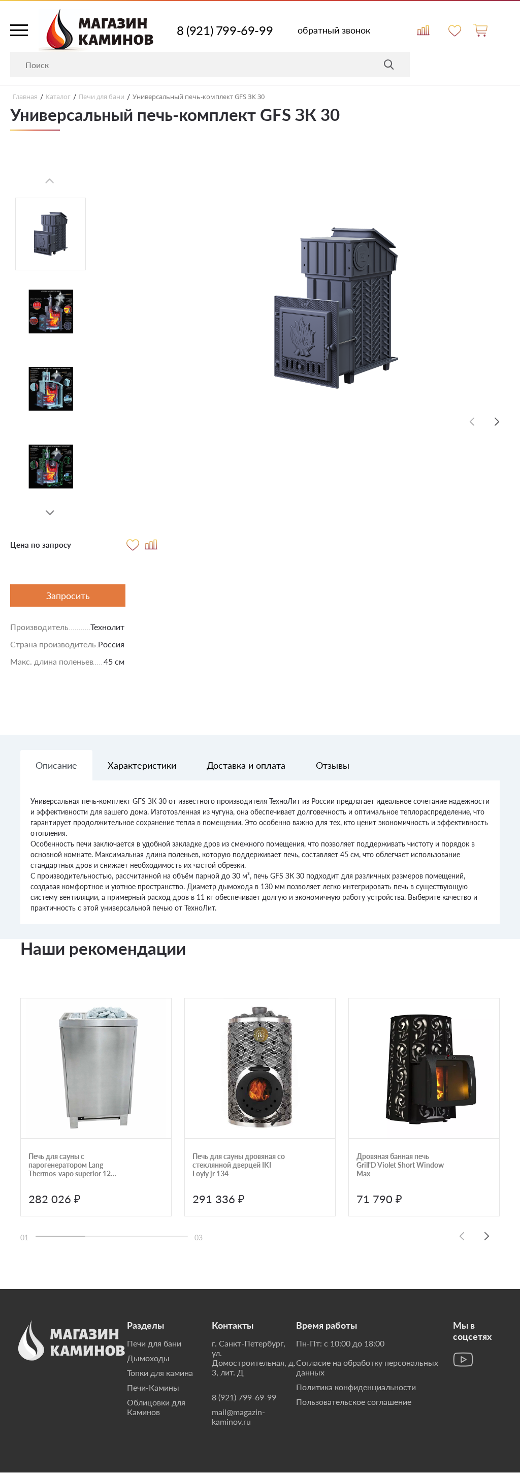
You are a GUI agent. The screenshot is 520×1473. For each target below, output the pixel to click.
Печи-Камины (153, 1387)
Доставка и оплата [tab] (246, 765)
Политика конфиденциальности (356, 1387)
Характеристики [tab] (142, 765)
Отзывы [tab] (332, 765)
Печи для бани (154, 1343)
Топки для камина (160, 1372)
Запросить (68, 595)
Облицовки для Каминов (156, 1407)
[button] (50, 513)
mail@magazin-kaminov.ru (238, 1416)
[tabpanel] (260, 860)
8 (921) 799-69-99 (225, 30)
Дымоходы (148, 1358)
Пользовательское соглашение (353, 1401)
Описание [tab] (56, 765)
